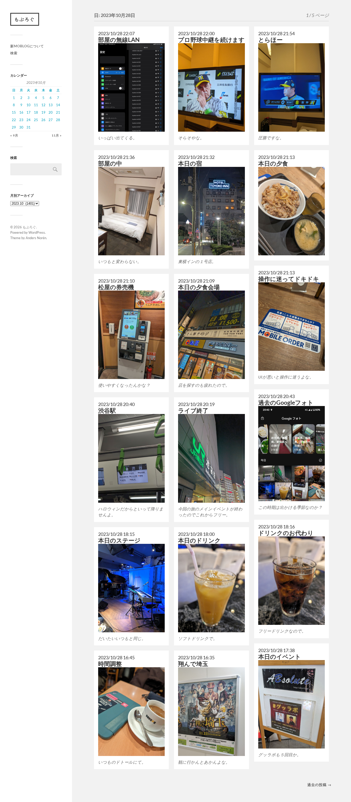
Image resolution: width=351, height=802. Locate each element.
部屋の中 (110, 163)
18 (36, 112)
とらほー (270, 39)
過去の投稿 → (319, 784)
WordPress (37, 232)
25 (36, 120)
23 (21, 120)
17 (28, 112)
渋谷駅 (107, 410)
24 (28, 120)
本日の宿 (190, 163)
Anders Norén (36, 238)
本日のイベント (279, 656)
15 (14, 112)
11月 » (57, 135)
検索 (13, 53)
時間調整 (110, 663)
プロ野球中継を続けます (211, 39)
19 (43, 112)
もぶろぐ (24, 19)
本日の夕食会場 (199, 287)
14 (58, 105)
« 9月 (14, 135)
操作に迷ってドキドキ (288, 278)
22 (14, 120)
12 (43, 105)
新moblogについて (27, 46)
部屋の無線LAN (119, 39)
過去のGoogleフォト (285, 402)
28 (58, 120)
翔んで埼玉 (193, 663)
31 (28, 127)
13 (51, 105)
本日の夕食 (273, 163)
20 (51, 112)
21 (58, 112)
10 (28, 105)
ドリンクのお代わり (285, 532)
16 (21, 112)
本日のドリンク (199, 540)
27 (51, 120)
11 (36, 105)
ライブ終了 (193, 410)
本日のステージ (119, 540)
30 (21, 127)
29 (14, 127)
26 (43, 120)
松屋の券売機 (116, 287)
